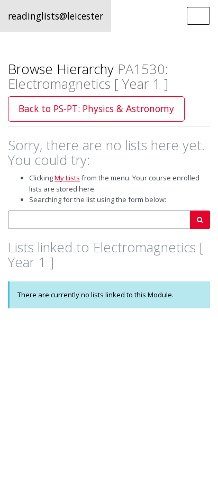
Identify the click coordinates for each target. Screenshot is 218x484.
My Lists (67, 177)
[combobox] (99, 220)
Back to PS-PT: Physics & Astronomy (96, 108)
